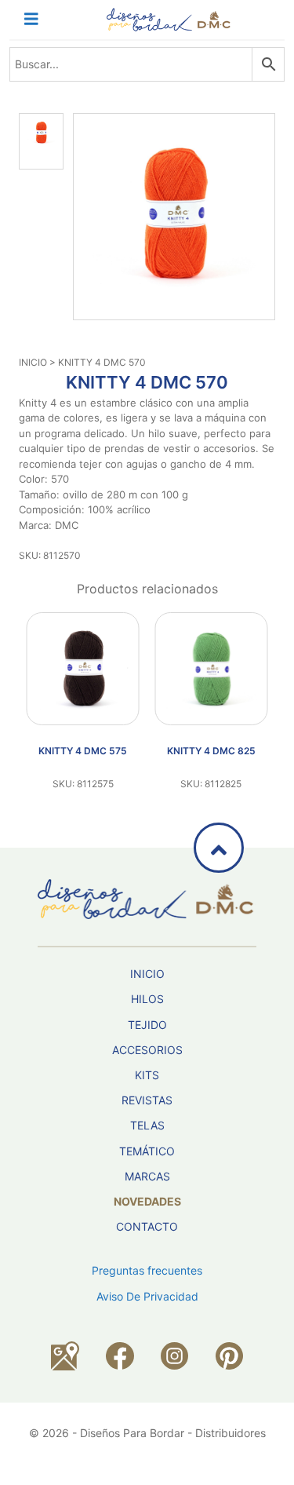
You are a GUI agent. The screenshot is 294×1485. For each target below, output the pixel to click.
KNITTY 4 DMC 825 (211, 751)
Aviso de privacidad (147, 1296)
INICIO (33, 362)
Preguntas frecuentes (147, 1270)
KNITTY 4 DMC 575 (82, 751)
